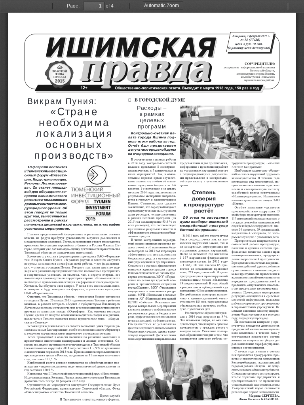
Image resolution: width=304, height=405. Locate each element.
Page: (73, 6)
